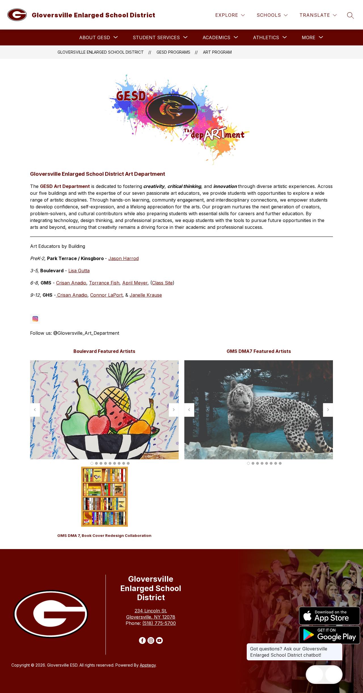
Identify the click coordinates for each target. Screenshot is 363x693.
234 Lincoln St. (151, 611)
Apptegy (148, 665)
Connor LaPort (106, 295)
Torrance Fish (104, 283)
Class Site (162, 283)
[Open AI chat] (333, 674)
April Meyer (134, 283)
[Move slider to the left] (35, 409)
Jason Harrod (123, 258)
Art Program (217, 52)
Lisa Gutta (79, 270)
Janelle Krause (146, 295)
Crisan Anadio (71, 283)
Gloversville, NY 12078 (150, 617)
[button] (91, 463)
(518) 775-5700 (159, 623)
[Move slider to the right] (174, 409)
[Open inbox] (315, 674)
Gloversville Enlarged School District (101, 52)
